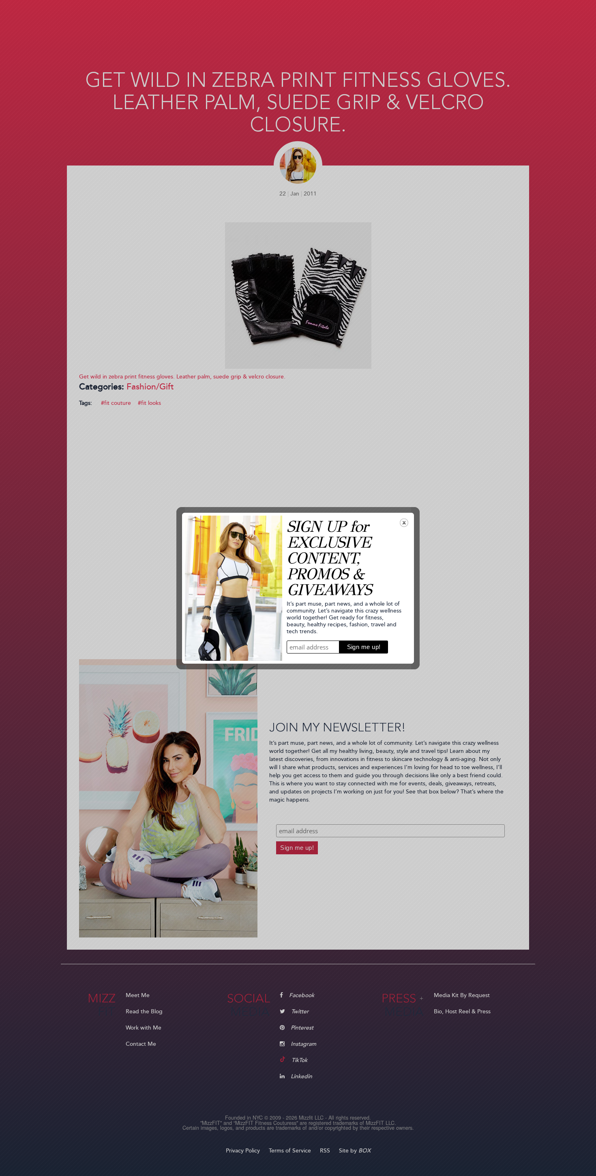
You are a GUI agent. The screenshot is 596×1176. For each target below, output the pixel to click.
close (404, 523)
